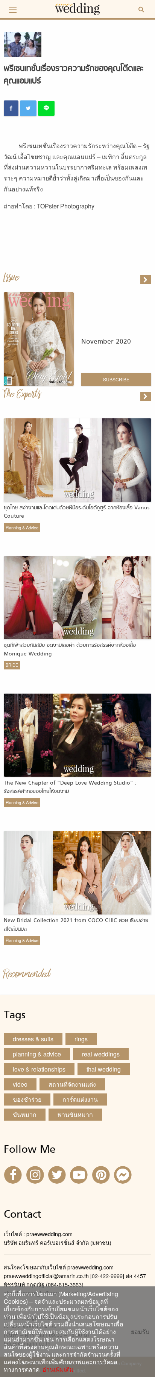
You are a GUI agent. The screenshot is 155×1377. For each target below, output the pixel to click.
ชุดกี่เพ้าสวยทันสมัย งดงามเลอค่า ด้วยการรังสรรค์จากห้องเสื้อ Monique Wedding (70, 649)
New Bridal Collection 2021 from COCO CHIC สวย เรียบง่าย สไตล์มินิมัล (76, 924)
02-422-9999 (107, 1276)
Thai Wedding (104, 1069)
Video (20, 1084)
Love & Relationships (39, 1069)
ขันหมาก (24, 1114)
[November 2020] (146, 279)
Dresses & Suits (33, 1039)
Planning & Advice (22, 527)
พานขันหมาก (75, 1114)
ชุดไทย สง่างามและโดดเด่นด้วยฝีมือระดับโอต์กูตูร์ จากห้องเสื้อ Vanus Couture (76, 512)
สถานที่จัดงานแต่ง (72, 1084)
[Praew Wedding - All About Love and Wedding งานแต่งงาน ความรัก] (77, 8)
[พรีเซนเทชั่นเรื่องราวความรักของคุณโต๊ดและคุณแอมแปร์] (146, 396)
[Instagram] (36, 1174)
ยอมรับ (140, 1331)
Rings (81, 1039)
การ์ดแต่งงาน (80, 1099)
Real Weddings (101, 1054)
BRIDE (12, 665)
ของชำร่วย (27, 1099)
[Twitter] (58, 1174)
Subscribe (116, 379)
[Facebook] (14, 1174)
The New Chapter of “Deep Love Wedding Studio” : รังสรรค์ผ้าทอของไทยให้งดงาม (70, 787)
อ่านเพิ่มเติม (57, 1369)
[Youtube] (80, 1174)
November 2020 (106, 341)
